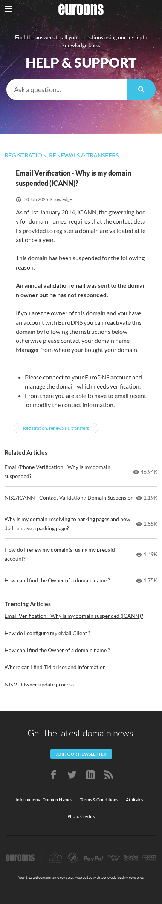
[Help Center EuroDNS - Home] (81, 9)
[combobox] (66, 89)
